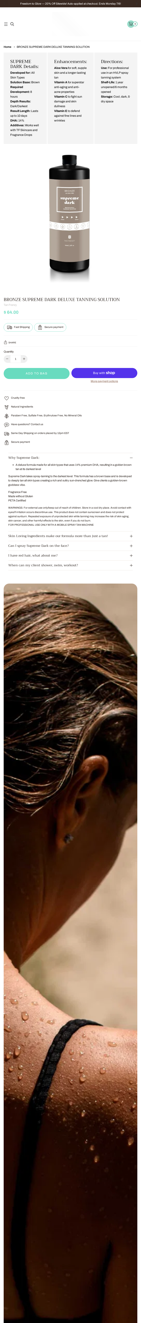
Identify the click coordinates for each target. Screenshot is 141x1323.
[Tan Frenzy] (70, 24)
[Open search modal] (12, 24)
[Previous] (4, 3)
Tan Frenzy (10, 304)
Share (12, 342)
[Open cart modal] (131, 24)
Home (7, 46)
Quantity (9, 351)
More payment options (104, 381)
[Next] (137, 3)
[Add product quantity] (7, 359)
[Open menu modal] (6, 24)
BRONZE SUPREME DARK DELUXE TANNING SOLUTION (53, 46)
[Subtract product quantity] (24, 359)
